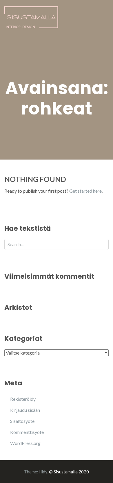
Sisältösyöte (22, 421)
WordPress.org (25, 443)
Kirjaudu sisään (25, 410)
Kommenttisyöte (27, 432)
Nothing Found (35, 179)
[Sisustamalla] (31, 16)
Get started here (85, 191)
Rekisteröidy (23, 399)
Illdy (43, 471)
